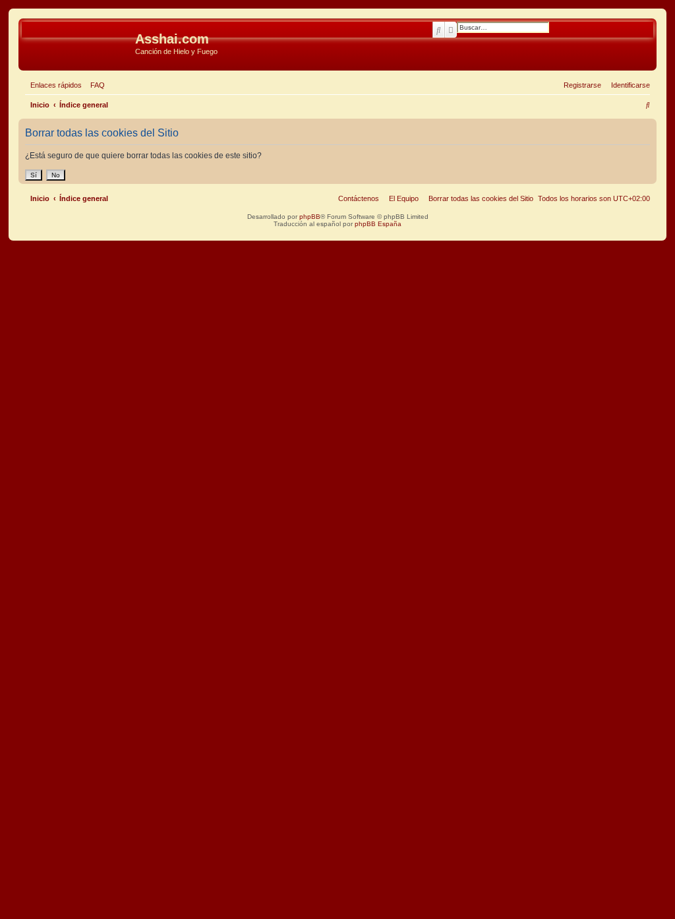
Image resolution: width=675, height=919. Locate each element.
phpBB (309, 216)
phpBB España (378, 223)
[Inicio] (78, 43)
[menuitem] (95, 85)
